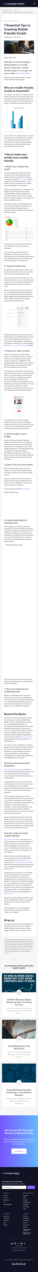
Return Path (22, 179)
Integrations (6, 1200)
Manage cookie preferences (27, 1233)
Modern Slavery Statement (27, 1229)
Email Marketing (28, 1193)
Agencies (25, 1195)
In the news (26, 1225)
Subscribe (31, 1187)
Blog (4, 1222)
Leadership (26, 1218)
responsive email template (13, 769)
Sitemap (25, 1227)
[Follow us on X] (18, 1243)
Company (26, 1213)
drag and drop (24, 860)
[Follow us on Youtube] (12, 1243)
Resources (6, 1220)
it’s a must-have (23, 73)
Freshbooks (26, 489)
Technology (26, 1206)
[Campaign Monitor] (11, 1173)
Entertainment (26, 1202)
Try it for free (19, 1151)
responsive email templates (20, 862)
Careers (25, 1222)
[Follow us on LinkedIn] (15, 1243)
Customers (6, 1218)
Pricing (5, 1197)
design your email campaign (16, 345)
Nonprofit (25, 1200)
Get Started (6, 1216)
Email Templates (7, 1204)
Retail (24, 1197)
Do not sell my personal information (19, 1247)
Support (5, 1225)
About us (25, 1216)
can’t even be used (27, 737)
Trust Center (26, 1220)
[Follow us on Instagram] (24, 1243)
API (4, 1202)
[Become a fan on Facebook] (21, 1243)
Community (7, 1213)
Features (5, 1195)
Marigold (17, 1259)
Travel (24, 1208)
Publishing (25, 1204)
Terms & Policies (19, 1245)
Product (6, 1193)
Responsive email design (12, 839)
